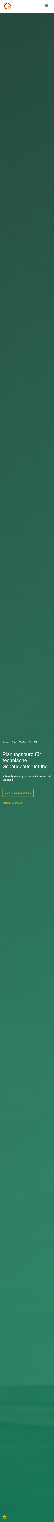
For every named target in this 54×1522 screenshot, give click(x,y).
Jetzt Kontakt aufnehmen (18, 793)
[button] (4, 1517)
